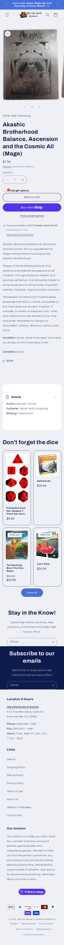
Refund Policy (15, 775)
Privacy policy (46, 924)
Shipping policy (44, 929)
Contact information (33, 935)
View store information (20, 235)
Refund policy (29, 924)
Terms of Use (15, 791)
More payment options (32, 216)
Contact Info (14, 815)
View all (32, 592)
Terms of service (24, 929)
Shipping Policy (16, 767)
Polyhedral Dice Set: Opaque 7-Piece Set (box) (16, 511)
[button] (7, 15)
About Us (12, 799)
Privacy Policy (15, 783)
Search (11, 759)
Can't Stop (43, 564)
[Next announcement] (57, 4)
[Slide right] (40, 107)
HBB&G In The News (19, 807)
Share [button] (9, 360)
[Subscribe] (53, 642)
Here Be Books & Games (30, 919)
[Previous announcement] (6, 4)
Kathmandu (44, 481)
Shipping (7, 167)
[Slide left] (24, 107)
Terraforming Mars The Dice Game (15, 568)
